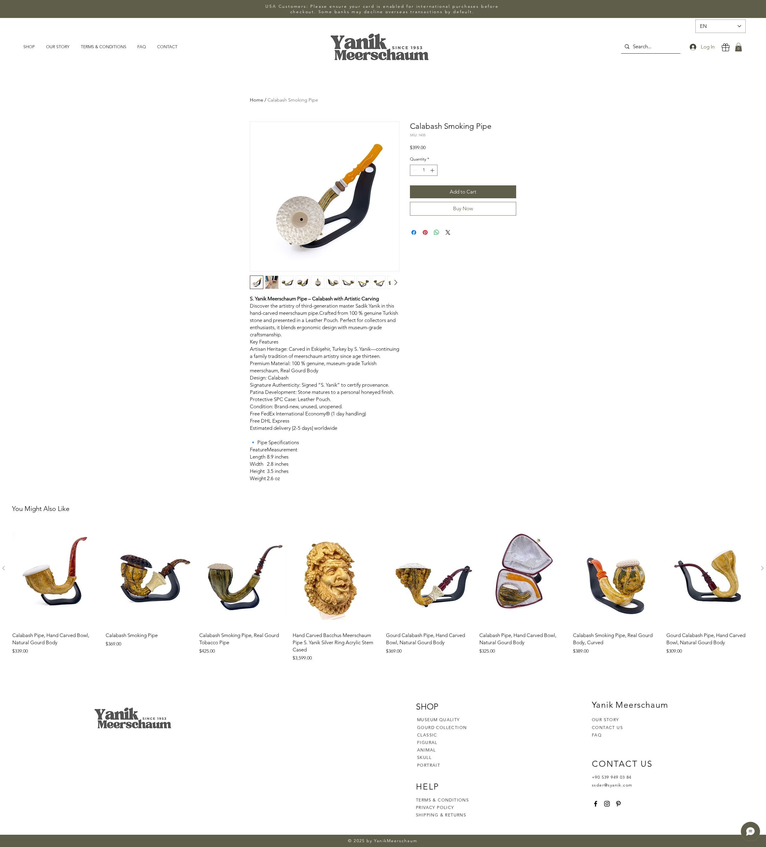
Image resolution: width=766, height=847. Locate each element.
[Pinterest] (618, 803)
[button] (738, 47)
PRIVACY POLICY (436, 807)
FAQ (597, 735)
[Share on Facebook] (413, 232)
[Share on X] (448, 232)
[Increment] (433, 170)
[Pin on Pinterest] (425, 232)
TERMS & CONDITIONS (442, 800)
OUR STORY (605, 719)
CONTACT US (607, 727)
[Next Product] (762, 568)
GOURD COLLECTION (442, 727)
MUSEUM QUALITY (438, 719)
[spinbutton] (423, 170)
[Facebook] (595, 803)
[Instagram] (607, 803)
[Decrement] (414, 170)
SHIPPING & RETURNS (441, 815)
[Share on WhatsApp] (436, 232)
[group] (383, 593)
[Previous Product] (3, 568)
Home (256, 100)
